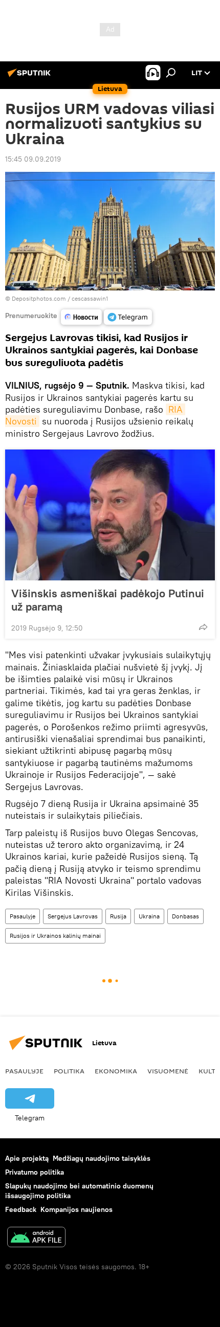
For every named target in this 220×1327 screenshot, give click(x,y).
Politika (69, 1070)
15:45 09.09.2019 (33, 159)
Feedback (20, 1209)
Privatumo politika (34, 1172)
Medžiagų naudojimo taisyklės (101, 1158)
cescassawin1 (90, 298)
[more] (203, 627)
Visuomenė (167, 1070)
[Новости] (81, 317)
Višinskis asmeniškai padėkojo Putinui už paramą (107, 600)
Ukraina (149, 916)
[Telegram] (128, 317)
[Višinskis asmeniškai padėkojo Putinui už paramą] (110, 514)
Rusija (118, 916)
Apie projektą (27, 1158)
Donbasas (185, 916)
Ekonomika (116, 1070)
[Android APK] (36, 1238)
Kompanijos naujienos (76, 1209)
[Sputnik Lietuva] (30, 76)
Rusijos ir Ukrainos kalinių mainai (55, 935)
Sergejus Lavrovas (73, 916)
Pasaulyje (22, 916)
